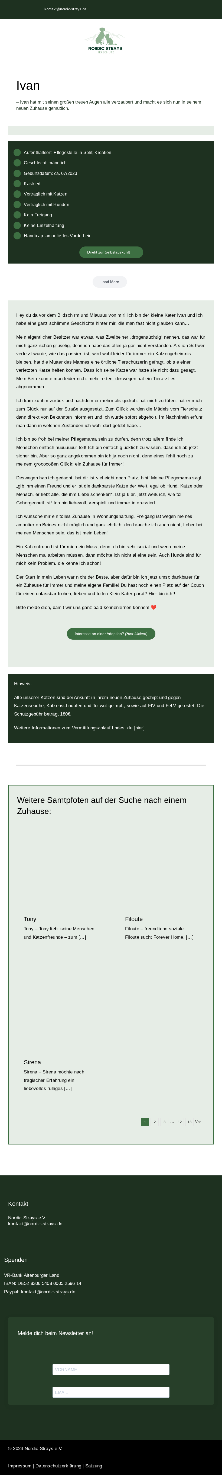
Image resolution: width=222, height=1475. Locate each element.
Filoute (134, 919)
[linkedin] (39, 1242)
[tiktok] (29, 1242)
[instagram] (20, 1242)
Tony (30, 919)
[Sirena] (60, 1006)
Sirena (32, 1062)
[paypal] (48, 1242)
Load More (109, 282)
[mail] (58, 1242)
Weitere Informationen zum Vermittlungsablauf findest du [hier (78, 727)
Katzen (44, 869)
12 (180, 1122)
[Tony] (60, 863)
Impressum (19, 1465)
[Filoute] (161, 863)
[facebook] (10, 1242)
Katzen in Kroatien (67, 869)
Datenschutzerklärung (58, 1465)
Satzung (93, 1465)
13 (190, 1122)
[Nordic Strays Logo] (105, 41)
